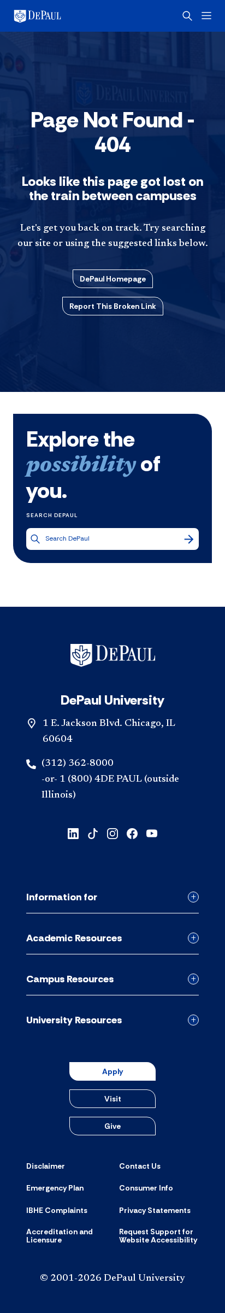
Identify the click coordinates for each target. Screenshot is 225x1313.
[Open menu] (206, 15)
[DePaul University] (54, 16)
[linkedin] (73, 833)
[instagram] (112, 833)
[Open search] (187, 16)
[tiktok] (92, 833)
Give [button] (112, 1126)
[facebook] (132, 833)
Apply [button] (112, 1071)
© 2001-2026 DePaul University (112, 1278)
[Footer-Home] (112, 655)
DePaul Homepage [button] (113, 279)
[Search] (188, 539)
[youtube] (151, 833)
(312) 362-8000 (78, 764)
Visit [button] (112, 1099)
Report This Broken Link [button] (112, 306)
